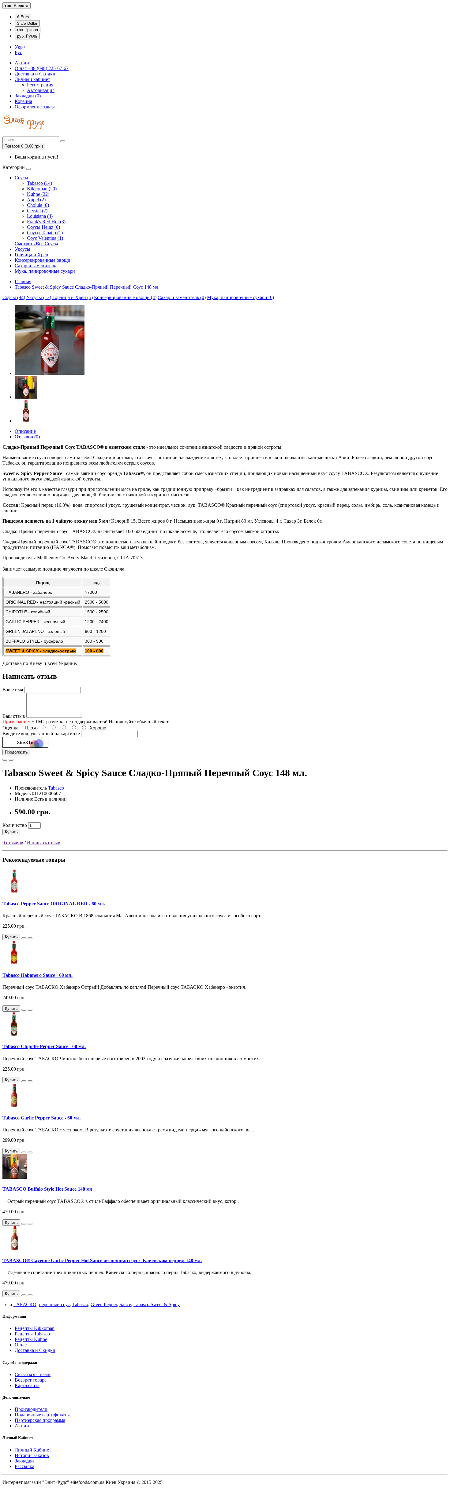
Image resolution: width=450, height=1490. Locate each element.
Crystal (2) (37, 210)
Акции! (23, 62)
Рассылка (24, 1466)
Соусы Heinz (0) (43, 227)
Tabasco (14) (39, 183)
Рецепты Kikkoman (34, 1328)
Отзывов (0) (27, 436)
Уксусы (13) (38, 297)
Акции (22, 1425)
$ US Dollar (27, 23)
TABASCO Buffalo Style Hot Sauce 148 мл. (48, 1189)
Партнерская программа (40, 1420)
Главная (23, 281)
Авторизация (40, 90)
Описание (25, 431)
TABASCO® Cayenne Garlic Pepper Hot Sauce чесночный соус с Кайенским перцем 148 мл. (102, 1260)
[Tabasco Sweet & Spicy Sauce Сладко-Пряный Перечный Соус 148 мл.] (49, 373)
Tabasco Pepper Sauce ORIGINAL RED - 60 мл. (53, 903)
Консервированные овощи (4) (125, 297)
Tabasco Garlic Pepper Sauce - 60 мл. (41, 1117)
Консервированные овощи (42, 260)
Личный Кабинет (33, 1449)
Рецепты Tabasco (32, 1333)
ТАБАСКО (24, 1304)
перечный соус (54, 1304)
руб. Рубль (27, 36)
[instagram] (6, 133)
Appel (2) (36, 199)
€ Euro (23, 17)
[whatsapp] (4, 133)
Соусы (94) (13, 297)
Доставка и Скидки (35, 73)
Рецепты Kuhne (31, 1339)
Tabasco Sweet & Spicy (156, 1304)
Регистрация (40, 84)
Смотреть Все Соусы (36, 243)
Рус (18, 52)
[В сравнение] (11, 760)
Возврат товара (31, 1379)
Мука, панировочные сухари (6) (240, 297)
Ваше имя (12, 689)
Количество (14, 825)
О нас (42, 68)
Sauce (125, 1304)
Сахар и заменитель (35, 265)
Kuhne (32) (38, 194)
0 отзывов (12, 842)
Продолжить (16, 752)
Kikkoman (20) (42, 188)
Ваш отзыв (13, 716)
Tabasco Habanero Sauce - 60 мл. (37, 975)
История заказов (32, 1455)
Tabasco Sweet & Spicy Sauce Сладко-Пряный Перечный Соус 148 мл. (87, 287)
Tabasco (56, 788)
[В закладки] (4, 760)
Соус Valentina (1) (45, 238)
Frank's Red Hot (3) (46, 221)
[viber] (3, 133)
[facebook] (5, 133)
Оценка (10, 727)
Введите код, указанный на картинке (41, 733)
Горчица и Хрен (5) (72, 297)
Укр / (20, 46)
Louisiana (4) (40, 216)
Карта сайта (27, 1385)
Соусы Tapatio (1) (45, 232)
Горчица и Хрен (31, 254)
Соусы (21, 177)
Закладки (24, 1460)
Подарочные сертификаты (42, 1414)
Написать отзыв (43, 842)
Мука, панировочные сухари (45, 271)
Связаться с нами (33, 1374)
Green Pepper (104, 1304)
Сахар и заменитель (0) (182, 297)
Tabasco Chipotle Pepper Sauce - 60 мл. (44, 1046)
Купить (11, 832)
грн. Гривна (27, 29)
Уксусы (22, 249)
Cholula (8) (38, 205)
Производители (31, 1409)
